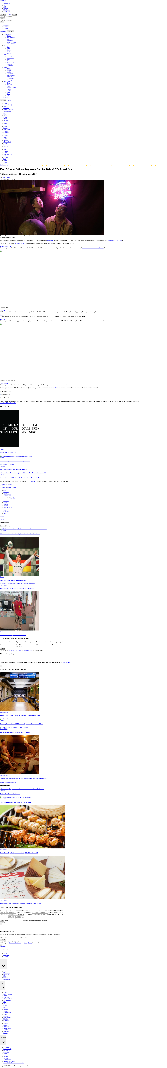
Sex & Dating (11, 43)
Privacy (5, 1056)
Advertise (6, 1052)
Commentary (10, 58)
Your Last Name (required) (23, 914)
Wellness (5, 8)
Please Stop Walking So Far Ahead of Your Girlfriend (15, 802)
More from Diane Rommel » (8, 403)
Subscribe (9, 14)
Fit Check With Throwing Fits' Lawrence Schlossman (13, 635)
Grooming (10, 65)
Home (8, 86)
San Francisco (4, 165)
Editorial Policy (7, 1049)
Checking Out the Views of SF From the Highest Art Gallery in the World (21, 724)
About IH (6, 1047)
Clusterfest (50, 240)
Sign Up (3, 648)
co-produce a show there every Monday (93, 248)
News (8, 59)
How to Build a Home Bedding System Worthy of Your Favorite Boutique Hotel (19, 477)
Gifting (9, 95)
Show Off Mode (11, 42)
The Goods (6, 10)
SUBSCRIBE (7, 495)
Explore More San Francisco (8, 782)
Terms (5, 1053)
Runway (9, 61)
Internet (9, 53)
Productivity (10, 78)
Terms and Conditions (15, 650)
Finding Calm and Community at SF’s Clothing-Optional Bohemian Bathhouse (23, 778)
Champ (5, 977)
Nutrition (9, 76)
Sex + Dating (3, 799)
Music (8, 51)
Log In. (13, 498)
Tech (8, 92)
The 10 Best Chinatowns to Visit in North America (15, 732)
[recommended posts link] (19, 710)
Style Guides (10, 62)
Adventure (10, 40)
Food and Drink (11, 87)
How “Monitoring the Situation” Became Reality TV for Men (15, 461)
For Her (9, 90)
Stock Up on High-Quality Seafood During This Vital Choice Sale (19, 853)
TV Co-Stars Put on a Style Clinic (10, 794)
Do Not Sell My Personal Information (13, 1063)
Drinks (9, 36)
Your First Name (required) (23, 912)
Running (9, 80)
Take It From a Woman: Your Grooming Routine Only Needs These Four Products (20, 534)
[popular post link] (23, 529)
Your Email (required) (22, 910)
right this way (67, 662)
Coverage (6, 974)
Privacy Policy (28, 650)
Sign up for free (32, 481)
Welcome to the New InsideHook (8, 452)
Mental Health (11, 75)
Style (4, 7)
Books (9, 48)
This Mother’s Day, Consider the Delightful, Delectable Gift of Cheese (20, 903)
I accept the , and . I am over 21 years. (22, 650)
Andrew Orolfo (19, 243)
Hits (4, 971)
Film (8, 47)
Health (9, 72)
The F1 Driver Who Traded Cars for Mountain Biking (13, 580)
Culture (5, 5)
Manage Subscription (9, 1061)
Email (18, 645)
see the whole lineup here (115, 240)
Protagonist (6, 979)
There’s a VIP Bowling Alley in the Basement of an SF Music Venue (20, 715)
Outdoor (9, 89)
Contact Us (6, 1050)
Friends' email (4, 920)
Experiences (6, 3)
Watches (9, 64)
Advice (9, 69)
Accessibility (7, 1059)
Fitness (9, 70)
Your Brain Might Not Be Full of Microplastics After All (13, 469)
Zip (17, 646)
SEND (2, 922)
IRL (4, 976)
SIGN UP (3, 939)
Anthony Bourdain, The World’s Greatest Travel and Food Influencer (17, 588)
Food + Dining (11, 37)
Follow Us (3, 14)
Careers (5, 1058)
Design (9, 50)
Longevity (10, 73)
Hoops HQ (6, 11)
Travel (8, 39)
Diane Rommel (6, 177)
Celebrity (9, 56)
